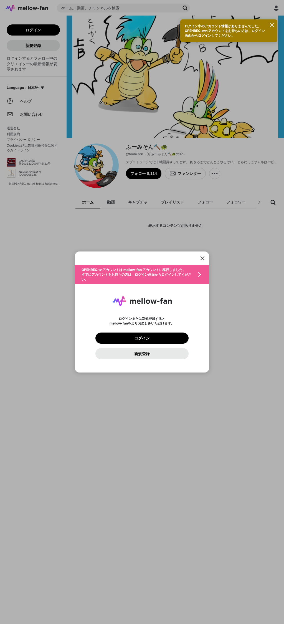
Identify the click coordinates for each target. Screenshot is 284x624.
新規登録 (142, 353)
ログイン (142, 338)
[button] (142, 274)
